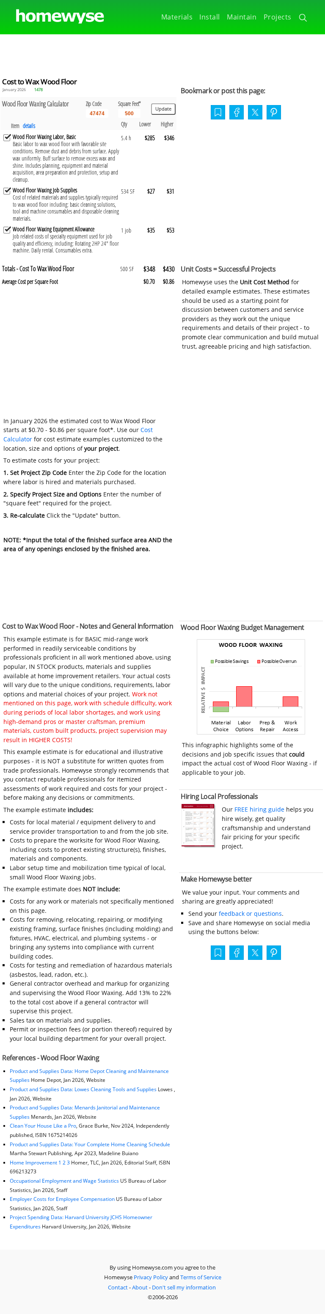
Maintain (241, 17)
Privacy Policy (151, 1277)
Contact (118, 1287)
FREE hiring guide (258, 809)
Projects (278, 17)
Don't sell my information (184, 1287)
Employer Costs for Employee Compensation (62, 1199)
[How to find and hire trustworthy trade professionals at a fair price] (198, 845)
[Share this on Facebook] (236, 113)
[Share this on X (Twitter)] (255, 111)
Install (209, 17)
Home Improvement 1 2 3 (40, 1162)
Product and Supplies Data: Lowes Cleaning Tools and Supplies (83, 1089)
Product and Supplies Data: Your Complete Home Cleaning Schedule (90, 1144)
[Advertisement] (162, 53)
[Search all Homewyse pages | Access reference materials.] (303, 19)
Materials (177, 17)
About (140, 1287)
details (29, 126)
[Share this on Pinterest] (274, 113)
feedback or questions (250, 913)
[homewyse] (53, 17)
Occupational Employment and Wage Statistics (64, 1180)
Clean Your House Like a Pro (43, 1125)
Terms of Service (200, 1277)
